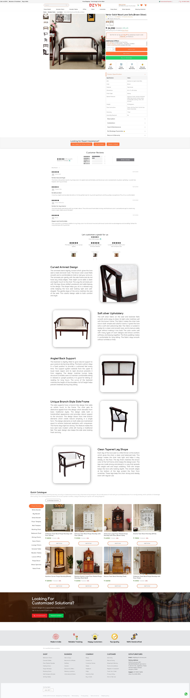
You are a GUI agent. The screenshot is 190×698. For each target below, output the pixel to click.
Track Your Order (112, 671)
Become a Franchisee (14, 1)
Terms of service (95, 695)
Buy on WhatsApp (126, 58)
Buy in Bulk (25, 1)
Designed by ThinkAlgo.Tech (63, 695)
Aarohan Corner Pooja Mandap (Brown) (58, 576)
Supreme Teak (90, 674)
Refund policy (75, 695)
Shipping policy (105, 695)
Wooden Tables (73, 9)
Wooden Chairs (60, 9)
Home (45, 12)
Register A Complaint (113, 668)
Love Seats (59, 12)
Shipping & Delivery (112, 663)
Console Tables (47, 660)
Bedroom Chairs (47, 657)
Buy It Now (127, 53)
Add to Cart (131, 49)
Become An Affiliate (69, 660)
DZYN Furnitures (51, 695)
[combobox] (56, 5)
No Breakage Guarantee (53, 500)
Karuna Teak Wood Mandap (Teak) (115, 576)
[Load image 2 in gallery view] (46, 22)
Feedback (88, 668)
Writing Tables (47, 676)
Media (87, 666)
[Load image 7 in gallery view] (46, 52)
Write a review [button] (125, 160)
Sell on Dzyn (67, 657)
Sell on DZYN (3, 1)
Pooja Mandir (47, 9)
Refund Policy (111, 660)
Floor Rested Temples (49, 663)
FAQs (87, 671)
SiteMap (66, 663)
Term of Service (111, 676)
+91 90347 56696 (138, 672)
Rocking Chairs (47, 671)
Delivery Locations (69, 671)
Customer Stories (90, 663)
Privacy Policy (111, 674)
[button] (145, 5)
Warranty (110, 657)
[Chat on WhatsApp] (186, 694)
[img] (55, 172)
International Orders (70, 674)
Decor (93, 9)
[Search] (66, 5)
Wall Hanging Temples (49, 674)
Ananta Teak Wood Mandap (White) (144, 533)
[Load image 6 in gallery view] (46, 46)
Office (84, 9)
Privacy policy (84, 695)
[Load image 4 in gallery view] (46, 34)
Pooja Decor (114, 9)
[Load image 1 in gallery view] (46, 16)
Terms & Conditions (112, 666)
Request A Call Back (56, 615)
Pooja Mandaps (47, 668)
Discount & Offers (69, 668)
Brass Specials (126, 9)
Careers (66, 666)
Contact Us (89, 660)
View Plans (125, 30)
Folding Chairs (47, 666)
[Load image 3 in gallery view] (46, 28)
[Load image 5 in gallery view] (46, 40)
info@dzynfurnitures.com (139, 657)
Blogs (87, 657)
